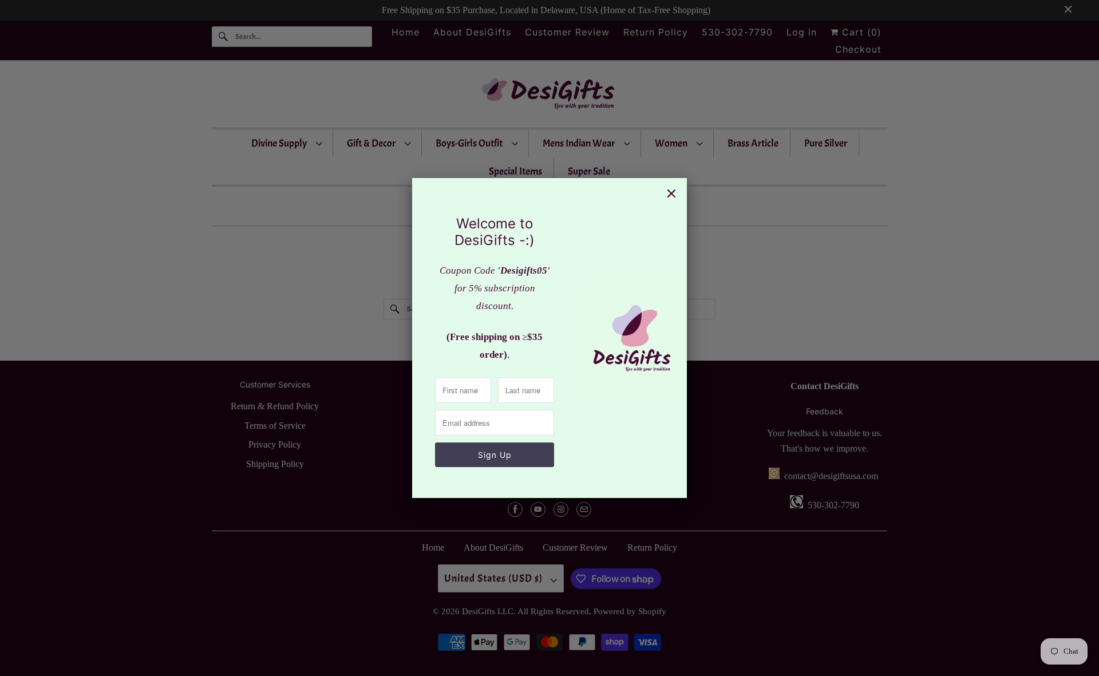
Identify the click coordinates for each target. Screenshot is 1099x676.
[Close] (671, 193)
